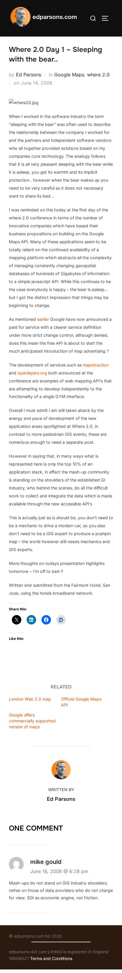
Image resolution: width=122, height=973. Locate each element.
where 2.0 (98, 75)
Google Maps (69, 75)
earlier (43, 319)
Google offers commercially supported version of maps (32, 720)
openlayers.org (32, 372)
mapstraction (96, 364)
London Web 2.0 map (30, 698)
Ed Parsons (28, 75)
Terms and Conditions (51, 958)
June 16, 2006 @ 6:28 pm (59, 871)
